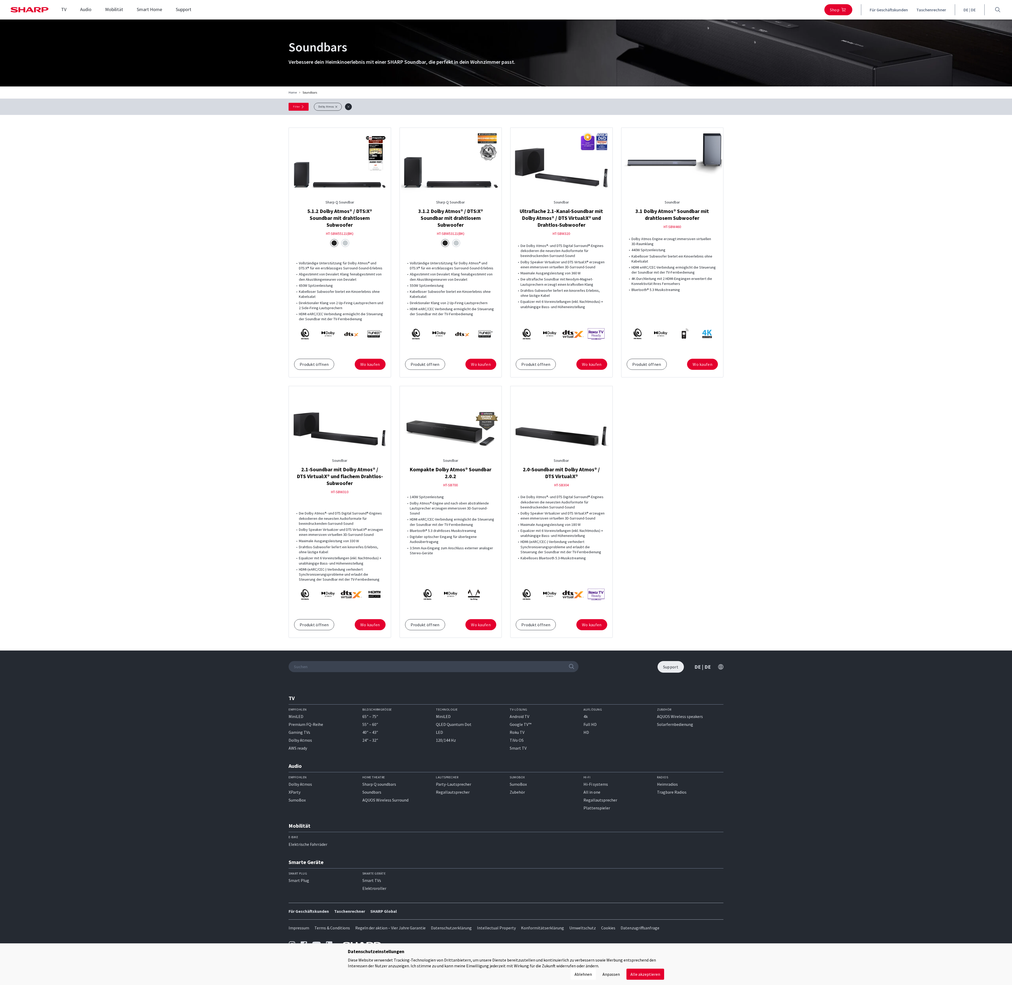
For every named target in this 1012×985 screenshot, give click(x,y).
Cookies (608, 927)
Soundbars (371, 792)
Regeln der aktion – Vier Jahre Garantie (390, 927)
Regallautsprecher (453, 792)
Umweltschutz (582, 927)
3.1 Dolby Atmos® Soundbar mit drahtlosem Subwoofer (672, 214)
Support (183, 9)
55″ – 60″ (370, 724)
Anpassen (611, 974)
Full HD (590, 724)
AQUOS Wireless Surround (385, 800)
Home (293, 92)
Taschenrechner (931, 9)
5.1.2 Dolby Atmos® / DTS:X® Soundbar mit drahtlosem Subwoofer (339, 218)
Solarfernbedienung (675, 724)
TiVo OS (517, 740)
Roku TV (517, 732)
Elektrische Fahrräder (308, 844)
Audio (85, 9)
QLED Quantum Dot (453, 724)
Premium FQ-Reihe (306, 724)
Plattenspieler (596, 808)
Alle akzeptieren (645, 974)
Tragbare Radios (672, 792)
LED (439, 732)
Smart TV (518, 748)
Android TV (519, 716)
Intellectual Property (496, 927)
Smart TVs (371, 880)
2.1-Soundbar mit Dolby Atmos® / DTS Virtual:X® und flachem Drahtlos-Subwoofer (340, 476)
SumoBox (297, 800)
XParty (294, 792)
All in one (591, 792)
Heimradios (667, 784)
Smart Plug (299, 880)
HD (586, 732)
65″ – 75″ (370, 716)
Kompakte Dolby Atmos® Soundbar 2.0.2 (451, 472)
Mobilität (114, 9)
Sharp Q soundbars (379, 784)
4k (585, 716)
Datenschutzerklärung (451, 927)
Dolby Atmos (300, 740)
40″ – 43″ (370, 732)
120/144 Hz (446, 740)
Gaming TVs (299, 732)
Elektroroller (374, 888)
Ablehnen (583, 974)
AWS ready (298, 748)
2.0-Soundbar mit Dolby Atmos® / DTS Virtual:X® (561, 472)
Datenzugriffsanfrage (640, 927)
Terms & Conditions (332, 927)
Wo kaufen (370, 364)
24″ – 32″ (370, 740)
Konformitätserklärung (542, 927)
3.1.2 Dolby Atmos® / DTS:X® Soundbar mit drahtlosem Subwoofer (450, 218)
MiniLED (296, 716)
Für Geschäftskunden (889, 9)
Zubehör (517, 792)
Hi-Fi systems (595, 784)
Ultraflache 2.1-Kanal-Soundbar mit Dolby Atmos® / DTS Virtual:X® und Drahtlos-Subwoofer (561, 218)
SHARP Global (383, 911)
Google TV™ (520, 724)
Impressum (299, 927)
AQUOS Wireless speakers (680, 716)
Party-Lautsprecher (453, 784)
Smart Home (149, 9)
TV (63, 9)
